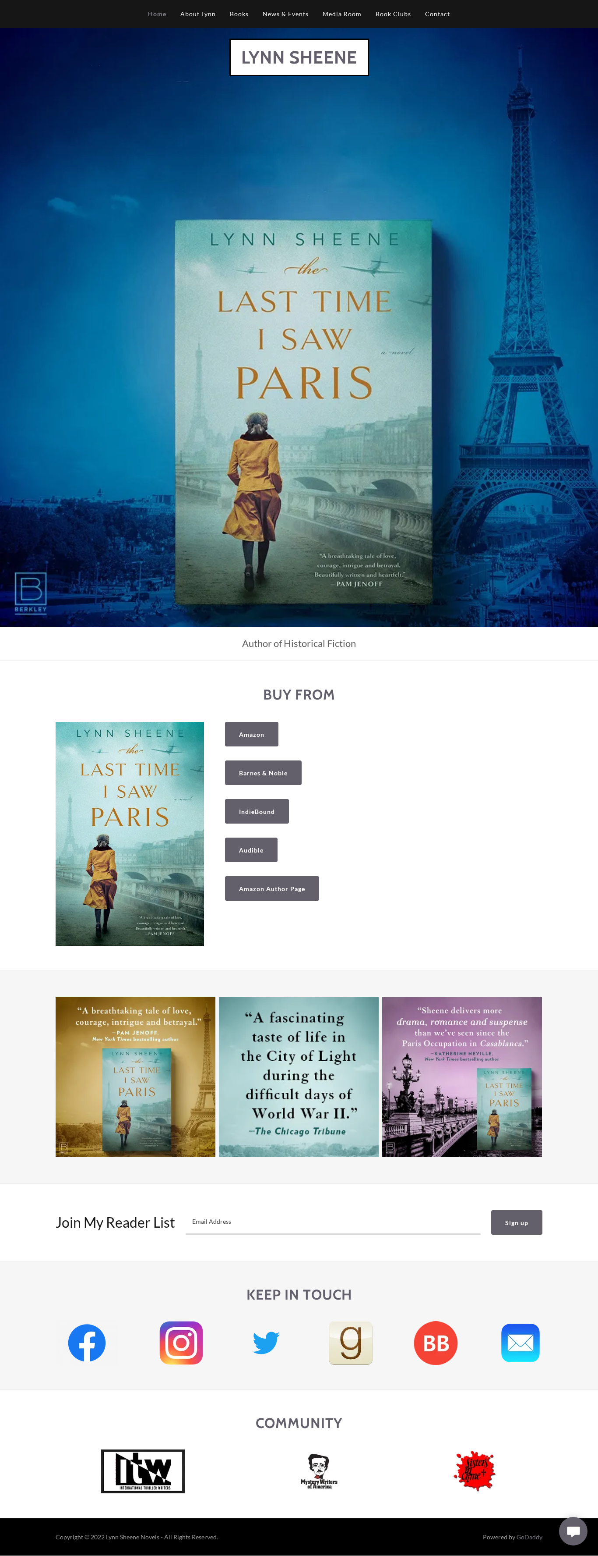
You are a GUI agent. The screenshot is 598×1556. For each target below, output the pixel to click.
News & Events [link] (286, 14)
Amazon (251, 734)
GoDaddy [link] (529, 1537)
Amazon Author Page (272, 888)
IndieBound (257, 811)
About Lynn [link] (198, 14)
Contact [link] (437, 14)
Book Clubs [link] (393, 14)
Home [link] (157, 14)
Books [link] (239, 14)
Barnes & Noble (263, 773)
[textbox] (333, 1222)
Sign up (516, 1222)
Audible (251, 850)
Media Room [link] (342, 14)
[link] (299, 61)
